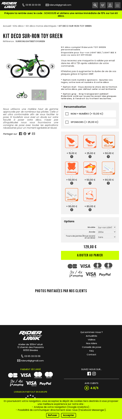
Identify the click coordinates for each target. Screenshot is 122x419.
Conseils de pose (91, 347)
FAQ (91, 350)
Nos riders (91, 343)
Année (92, 232)
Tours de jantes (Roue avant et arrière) (80, 237)
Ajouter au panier (90, 255)
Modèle (91, 227)
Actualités (91, 335)
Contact (91, 354)
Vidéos (91, 339)
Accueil (7, 25)
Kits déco (18, 25)
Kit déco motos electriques (41, 25)
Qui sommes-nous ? (91, 332)
